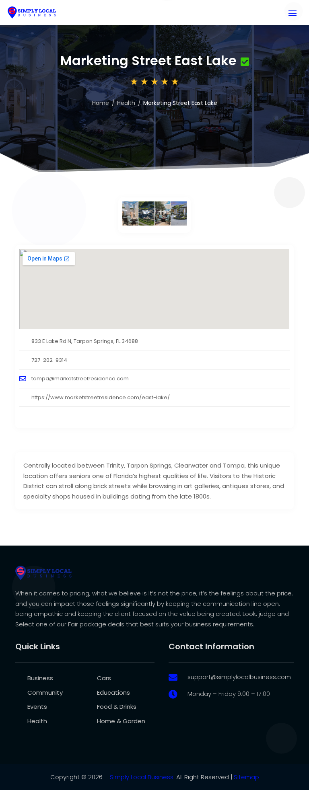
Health (126, 103)
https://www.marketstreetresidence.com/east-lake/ (100, 397)
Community (45, 692)
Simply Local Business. (142, 777)
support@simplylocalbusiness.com (239, 677)
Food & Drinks (116, 706)
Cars (104, 678)
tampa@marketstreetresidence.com (80, 378)
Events (37, 706)
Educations (113, 692)
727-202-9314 (49, 360)
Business (40, 678)
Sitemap (246, 777)
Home (100, 103)
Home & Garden (121, 721)
